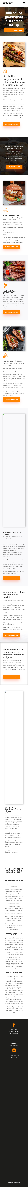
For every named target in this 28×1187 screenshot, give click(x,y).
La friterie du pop (14, 1045)
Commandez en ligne (14, 30)
